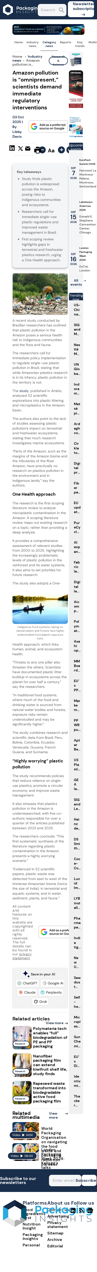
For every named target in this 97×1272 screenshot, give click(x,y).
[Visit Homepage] (22, 18)
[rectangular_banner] (76, 136)
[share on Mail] (28, 149)
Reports (65, 42)
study (24, 391)
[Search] (61, 10)
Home (18, 42)
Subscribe (89, 1180)
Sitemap (55, 1233)
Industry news (33, 44)
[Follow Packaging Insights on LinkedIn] (73, 1212)
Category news (49, 44)
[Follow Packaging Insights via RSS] (82, 1212)
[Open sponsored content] (48, 33)
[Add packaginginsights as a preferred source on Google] (48, 126)
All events (76, 282)
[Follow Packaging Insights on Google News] (91, 1212)
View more (54, 1023)
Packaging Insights (33, 1236)
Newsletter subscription (83, 6)
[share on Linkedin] (12, 149)
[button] (27, 983)
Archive (54, 1239)
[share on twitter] (20, 149)
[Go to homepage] (47, 1225)
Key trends (80, 44)
